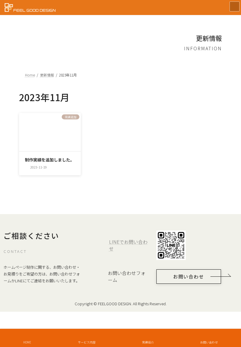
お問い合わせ (209, 342)
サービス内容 (87, 342)
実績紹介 (148, 342)
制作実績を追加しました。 (49, 160)
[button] (188, 276)
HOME (27, 342)
